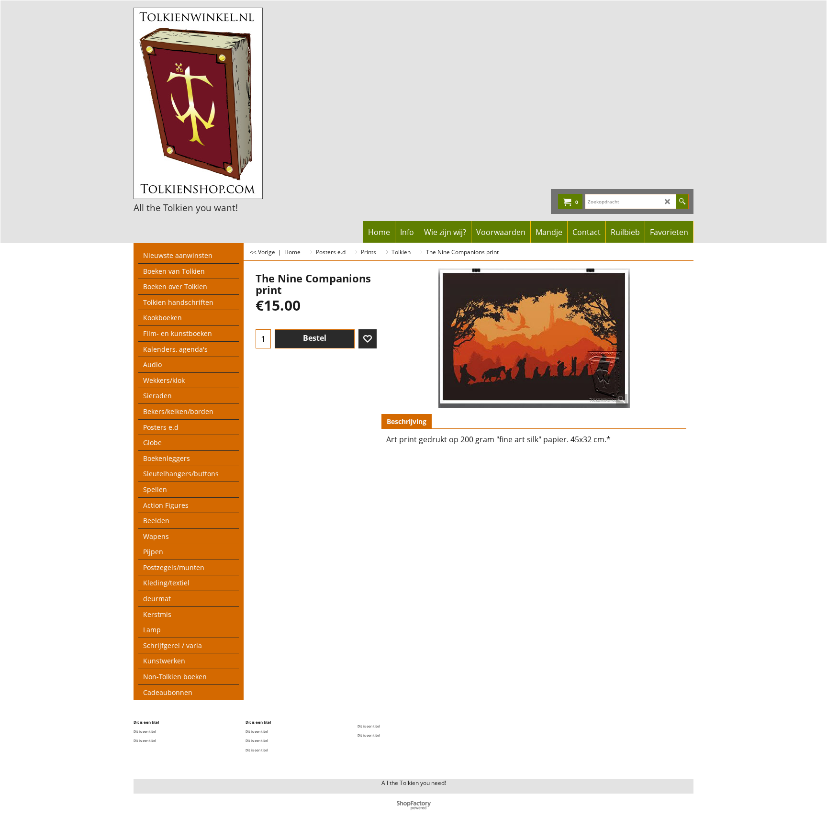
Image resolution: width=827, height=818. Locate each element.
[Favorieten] (367, 339)
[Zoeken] (682, 201)
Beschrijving (406, 421)
